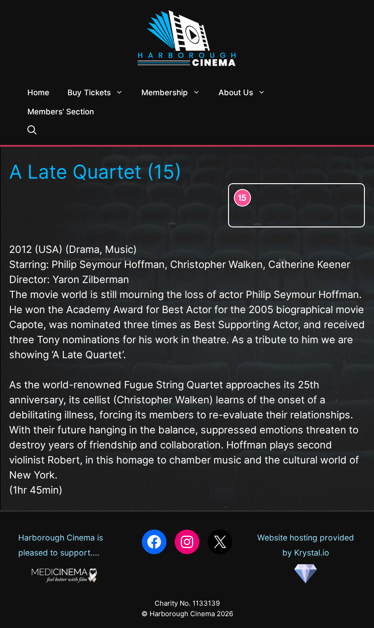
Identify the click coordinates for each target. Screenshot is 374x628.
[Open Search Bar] (32, 130)
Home (38, 92)
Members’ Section (60, 111)
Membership (164, 92)
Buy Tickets (89, 92)
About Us (235, 92)
